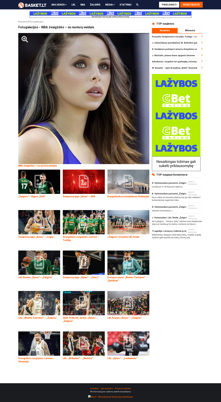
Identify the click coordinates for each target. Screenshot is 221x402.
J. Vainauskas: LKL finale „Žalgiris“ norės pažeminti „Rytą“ (183, 217)
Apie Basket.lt (107, 388)
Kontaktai (94, 388)
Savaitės (165, 30)
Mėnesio (190, 30)
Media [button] (109, 4)
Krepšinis (23, 21)
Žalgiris (95, 4)
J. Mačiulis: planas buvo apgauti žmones (173, 55)
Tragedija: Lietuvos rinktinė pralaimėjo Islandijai (178, 231)
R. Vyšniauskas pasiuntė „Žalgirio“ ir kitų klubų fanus (180, 183)
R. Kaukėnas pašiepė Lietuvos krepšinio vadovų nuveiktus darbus (186, 49)
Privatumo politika (123, 388)
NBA (82, 4)
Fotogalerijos (36, 21)
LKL (74, 4)
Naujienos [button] (58, 4)
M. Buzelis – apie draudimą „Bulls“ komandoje (176, 68)
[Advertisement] (177, 264)
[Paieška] (137, 4)
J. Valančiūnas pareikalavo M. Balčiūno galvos (176, 43)
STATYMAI (125, 4)
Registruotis (191, 4)
